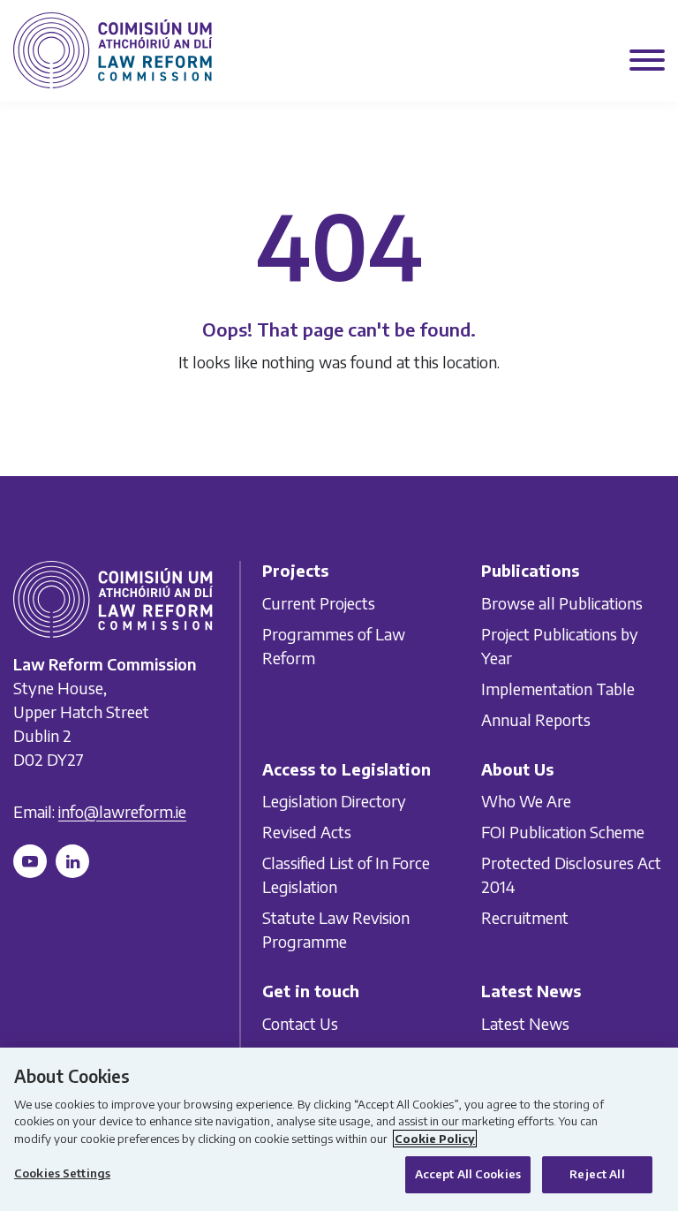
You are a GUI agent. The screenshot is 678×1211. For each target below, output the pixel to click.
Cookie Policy (435, 1139)
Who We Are (526, 801)
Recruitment (525, 917)
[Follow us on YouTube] (30, 861)
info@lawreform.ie (122, 811)
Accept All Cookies (468, 1174)
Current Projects (318, 603)
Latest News (525, 1023)
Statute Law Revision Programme (336, 929)
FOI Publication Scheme (562, 831)
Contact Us (300, 1023)
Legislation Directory (334, 801)
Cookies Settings (62, 1173)
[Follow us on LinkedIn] (72, 861)
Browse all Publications (562, 603)
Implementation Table (558, 688)
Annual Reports (536, 719)
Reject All (596, 1174)
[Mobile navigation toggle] (647, 61)
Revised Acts (306, 831)
